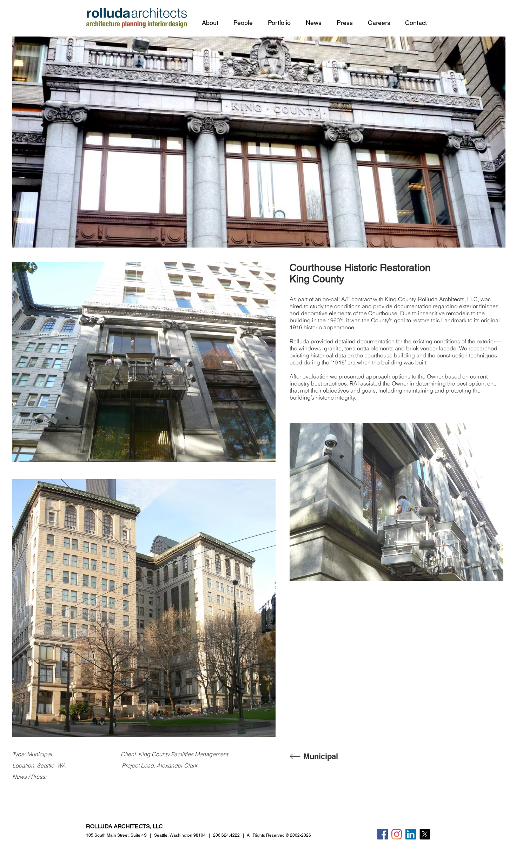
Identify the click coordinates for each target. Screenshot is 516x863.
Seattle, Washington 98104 (180, 835)
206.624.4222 (226, 835)
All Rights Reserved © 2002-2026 (279, 835)
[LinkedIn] (410, 834)
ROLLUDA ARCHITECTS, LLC (124, 826)
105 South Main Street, (116, 835)
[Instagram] (396, 834)
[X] (424, 834)
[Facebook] (382, 834)
